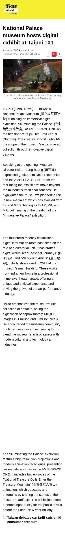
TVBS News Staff (23, 50)
